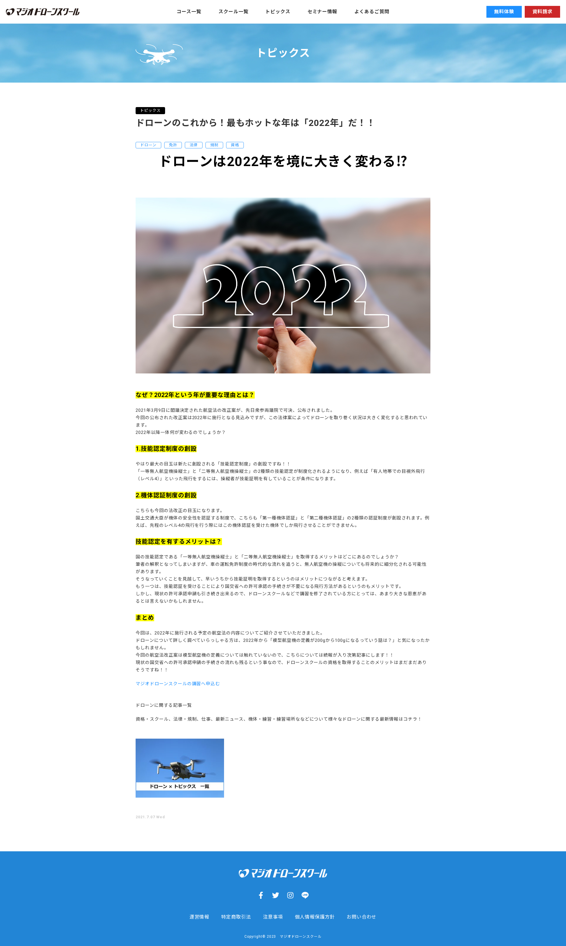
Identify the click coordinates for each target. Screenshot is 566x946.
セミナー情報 (322, 11)
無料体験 (504, 11)
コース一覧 (189, 11)
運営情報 (200, 917)
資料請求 (542, 11)
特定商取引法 (236, 917)
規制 (214, 145)
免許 (173, 145)
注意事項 (273, 917)
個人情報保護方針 (315, 917)
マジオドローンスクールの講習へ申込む (178, 683)
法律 (194, 145)
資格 (235, 145)
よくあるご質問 (371, 11)
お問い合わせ (362, 917)
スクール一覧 (233, 11)
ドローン (148, 145)
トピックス (277, 11)
